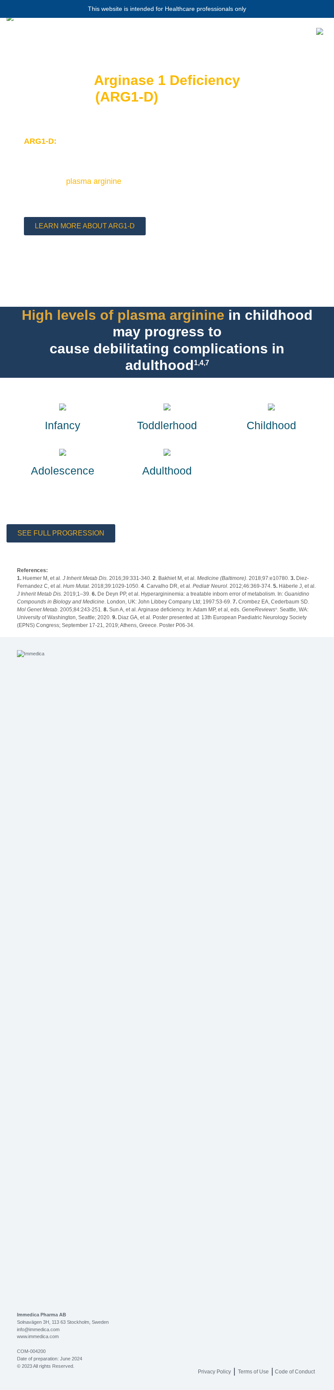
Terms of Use (253, 1372)
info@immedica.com (38, 1329)
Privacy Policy (214, 1372)
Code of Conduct (295, 1372)
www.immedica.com (38, 1336)
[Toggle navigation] (319, 31)
